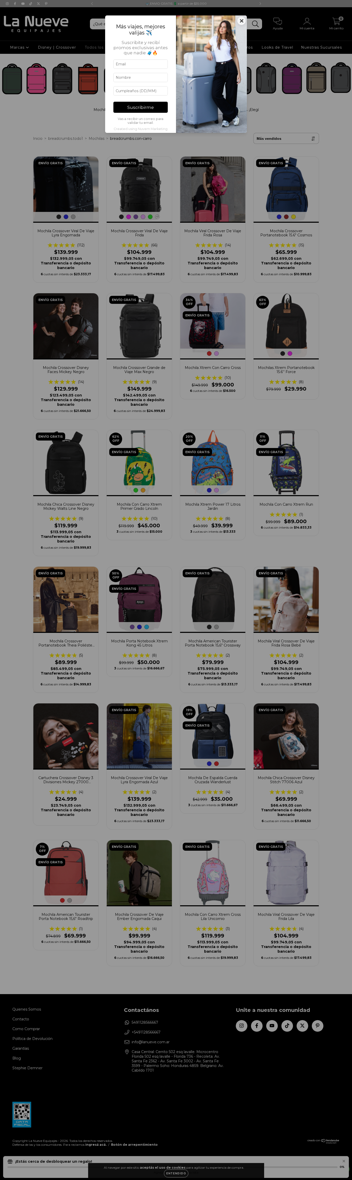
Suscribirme (140, 107)
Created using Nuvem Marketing (140, 129)
